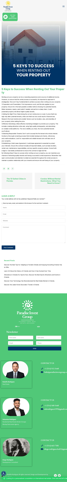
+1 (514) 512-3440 (51, 368)
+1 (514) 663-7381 (51, 445)
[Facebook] (59, 475)
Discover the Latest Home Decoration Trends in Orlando (21, 284)
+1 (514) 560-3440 (51, 405)
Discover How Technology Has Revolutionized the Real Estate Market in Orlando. (29, 281)
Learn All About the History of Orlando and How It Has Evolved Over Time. (27, 271)
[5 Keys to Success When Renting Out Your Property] (4, 168)
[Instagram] (55, 475)
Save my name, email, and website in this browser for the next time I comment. (25, 203)
